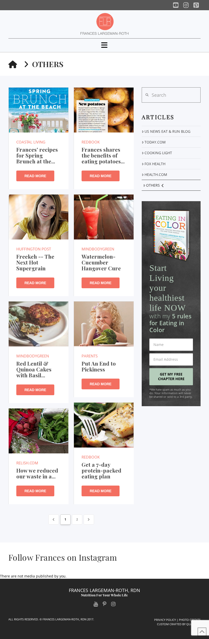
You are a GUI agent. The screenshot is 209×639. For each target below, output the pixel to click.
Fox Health (155, 163)
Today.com (155, 142)
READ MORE (35, 176)
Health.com (156, 174)
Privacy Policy (165, 620)
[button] (104, 45)
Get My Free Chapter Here (171, 376)
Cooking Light (158, 152)
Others (153, 185)
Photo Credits (190, 620)
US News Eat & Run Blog (167, 131)
